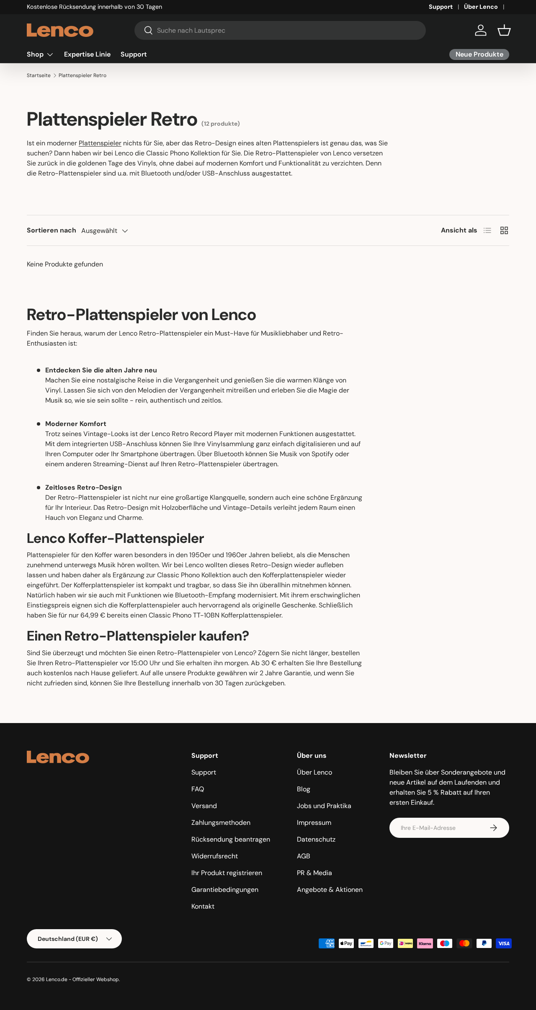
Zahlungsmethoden (220, 822)
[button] (504, 30)
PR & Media (314, 872)
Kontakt (202, 906)
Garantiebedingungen (224, 889)
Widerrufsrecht (214, 856)
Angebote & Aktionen (330, 889)
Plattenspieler (100, 143)
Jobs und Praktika (324, 805)
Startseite (39, 75)
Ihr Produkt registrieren (226, 872)
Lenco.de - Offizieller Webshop (82, 979)
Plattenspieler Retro (82, 75)
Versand (204, 805)
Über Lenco (481, 6)
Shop (35, 54)
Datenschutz (316, 839)
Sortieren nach (51, 230)
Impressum (314, 822)
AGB (303, 856)
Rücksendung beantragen (230, 839)
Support (441, 6)
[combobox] (280, 30)
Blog (303, 789)
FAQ (197, 789)
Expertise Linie (87, 54)
